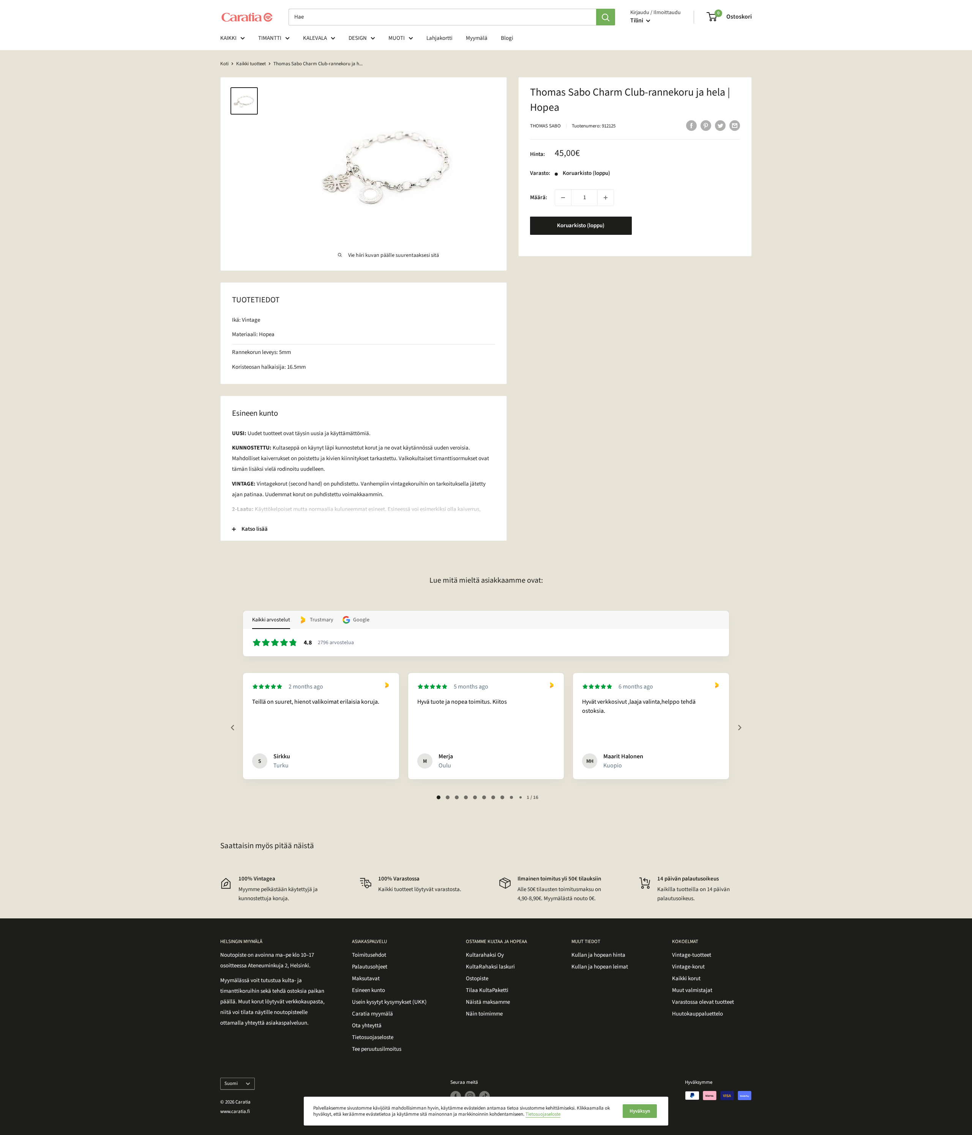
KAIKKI (228, 38)
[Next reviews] (739, 727)
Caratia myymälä (372, 1014)
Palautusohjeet (369, 967)
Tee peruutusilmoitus (376, 1049)
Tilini (637, 20)
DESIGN (358, 38)
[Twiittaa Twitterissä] (720, 125)
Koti (224, 63)
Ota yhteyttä (367, 1026)
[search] (442, 17)
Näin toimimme (484, 1014)
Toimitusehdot (369, 955)
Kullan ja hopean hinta (598, 955)
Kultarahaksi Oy (485, 955)
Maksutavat (366, 979)
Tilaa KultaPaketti (487, 990)
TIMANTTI (269, 38)
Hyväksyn (640, 1111)
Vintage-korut (688, 967)
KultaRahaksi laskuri (490, 967)
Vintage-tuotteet (691, 955)
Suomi (231, 1083)
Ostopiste (477, 979)
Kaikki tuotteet (251, 63)
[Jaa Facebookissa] (691, 125)
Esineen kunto (368, 990)
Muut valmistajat (692, 990)
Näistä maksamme (488, 1002)
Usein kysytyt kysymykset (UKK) (389, 1002)
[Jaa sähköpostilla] (734, 125)
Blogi (507, 38)
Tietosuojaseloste (372, 1037)
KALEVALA (315, 38)
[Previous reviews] (232, 727)
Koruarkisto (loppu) (580, 226)
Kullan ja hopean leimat (599, 967)
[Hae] (605, 17)
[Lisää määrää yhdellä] (606, 198)
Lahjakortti (439, 38)
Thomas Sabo (545, 126)
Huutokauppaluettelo (697, 1014)
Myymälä (477, 38)
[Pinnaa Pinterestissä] (706, 125)
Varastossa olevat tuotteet (703, 1002)
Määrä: (538, 197)
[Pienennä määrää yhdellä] (563, 198)
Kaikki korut (686, 979)
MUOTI (396, 38)
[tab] (438, 797)
